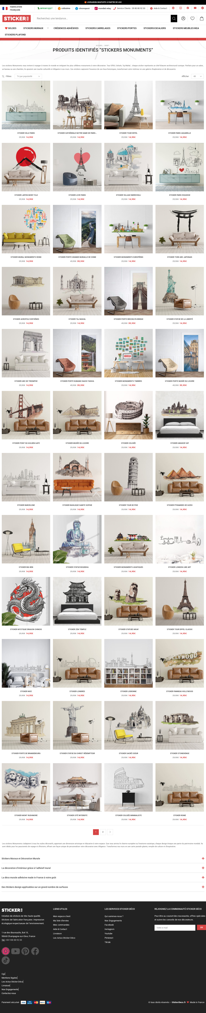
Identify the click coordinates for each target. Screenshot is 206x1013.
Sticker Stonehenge (179, 753)
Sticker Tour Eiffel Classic (179, 629)
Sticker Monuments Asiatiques (128, 567)
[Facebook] (35, 951)
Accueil (99, 45)
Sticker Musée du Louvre (77, 443)
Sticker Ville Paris (26, 133)
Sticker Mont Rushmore (25, 815)
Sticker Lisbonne (128, 691)
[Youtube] (15, 951)
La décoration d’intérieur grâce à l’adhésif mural (26, 868)
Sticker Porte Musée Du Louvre (179, 381)
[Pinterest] (25, 951)
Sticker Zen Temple (77, 629)
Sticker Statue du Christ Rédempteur (77, 753)
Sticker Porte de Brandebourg (26, 753)
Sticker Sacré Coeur (128, 753)
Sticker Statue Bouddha (77, 567)
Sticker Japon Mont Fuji (26, 195)
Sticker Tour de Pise (128, 505)
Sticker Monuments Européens (128, 257)
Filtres (8, 76)
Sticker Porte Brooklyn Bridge (128, 319)
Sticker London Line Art (179, 567)
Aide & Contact (160, 8)
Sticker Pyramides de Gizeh (179, 505)
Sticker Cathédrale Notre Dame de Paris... (77, 133)
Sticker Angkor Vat (179, 443)
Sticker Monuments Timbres (128, 381)
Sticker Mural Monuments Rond (26, 257)
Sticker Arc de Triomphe (25, 381)
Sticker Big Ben (26, 567)
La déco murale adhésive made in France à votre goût (29, 877)
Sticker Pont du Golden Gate (26, 443)
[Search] (174, 18)
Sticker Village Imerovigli (128, 195)
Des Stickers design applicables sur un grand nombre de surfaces (35, 887)
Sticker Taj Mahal (77, 319)
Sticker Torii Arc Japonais (179, 257)
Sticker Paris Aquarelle (179, 133)
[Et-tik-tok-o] (6, 960)
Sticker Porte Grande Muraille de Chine (77, 257)
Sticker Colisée (128, 443)
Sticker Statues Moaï (128, 629)
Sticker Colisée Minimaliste (128, 815)
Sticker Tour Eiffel (128, 133)
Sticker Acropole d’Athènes (26, 319)
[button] (183, 18)
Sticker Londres (77, 691)
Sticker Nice (26, 691)
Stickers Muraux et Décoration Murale (21, 858)
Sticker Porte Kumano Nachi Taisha (77, 381)
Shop (106, 45)
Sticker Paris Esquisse (179, 195)
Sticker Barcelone (26, 505)
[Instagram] (6, 951)
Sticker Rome (179, 815)
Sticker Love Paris (77, 195)
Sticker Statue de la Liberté (180, 319)
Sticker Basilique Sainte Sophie (77, 505)
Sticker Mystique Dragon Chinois (26, 629)
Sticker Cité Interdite (77, 815)
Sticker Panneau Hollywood (179, 691)
